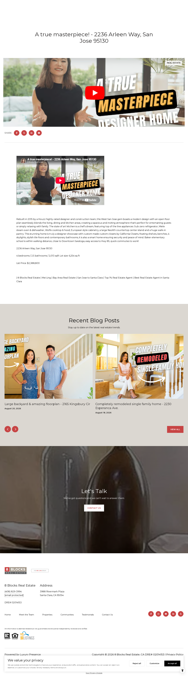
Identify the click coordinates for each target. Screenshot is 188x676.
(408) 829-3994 (13, 591)
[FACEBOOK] (151, 614)
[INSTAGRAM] (158, 614)
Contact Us (107, 614)
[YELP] (180, 614)
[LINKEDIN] (173, 614)
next (15, 429)
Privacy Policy (174, 654)
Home (8, 614)
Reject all (137, 663)
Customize (154, 663)
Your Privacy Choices (94, 673)
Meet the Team (26, 614)
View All (175, 429)
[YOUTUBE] (166, 614)
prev (8, 429)
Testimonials (88, 614)
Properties (47, 614)
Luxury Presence (30, 654)
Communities (67, 614)
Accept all (172, 663)
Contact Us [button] (94, 508)
